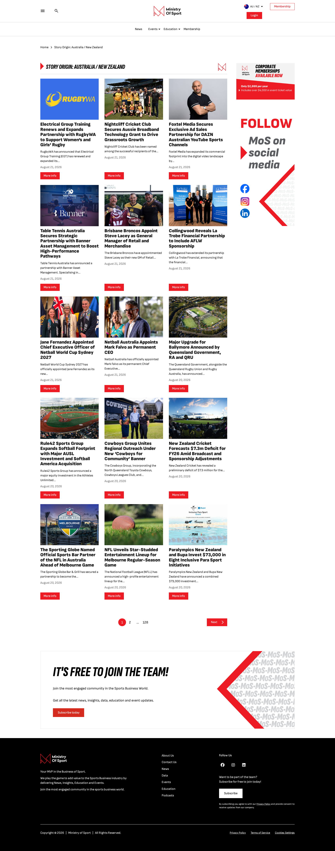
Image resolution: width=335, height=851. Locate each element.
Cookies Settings (285, 832)
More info (50, 176)
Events (152, 29)
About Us (168, 755)
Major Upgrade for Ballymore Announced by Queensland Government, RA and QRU (195, 349)
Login (254, 15)
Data (165, 775)
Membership (282, 6)
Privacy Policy (263, 804)
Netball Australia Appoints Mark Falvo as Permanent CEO (131, 347)
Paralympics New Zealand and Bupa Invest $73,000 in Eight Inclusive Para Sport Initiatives (197, 557)
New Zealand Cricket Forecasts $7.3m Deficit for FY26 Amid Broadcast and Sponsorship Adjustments (197, 451)
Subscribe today (68, 712)
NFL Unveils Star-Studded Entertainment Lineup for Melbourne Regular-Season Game (132, 557)
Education (170, 29)
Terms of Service (260, 832)
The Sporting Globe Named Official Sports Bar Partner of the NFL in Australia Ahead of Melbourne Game (67, 557)
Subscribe (230, 793)
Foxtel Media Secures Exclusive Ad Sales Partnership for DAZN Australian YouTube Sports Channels (196, 134)
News (138, 29)
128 (145, 622)
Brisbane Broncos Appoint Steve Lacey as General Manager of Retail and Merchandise (131, 238)
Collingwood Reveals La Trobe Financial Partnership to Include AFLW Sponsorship (197, 238)
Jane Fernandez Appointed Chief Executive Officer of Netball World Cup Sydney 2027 (67, 349)
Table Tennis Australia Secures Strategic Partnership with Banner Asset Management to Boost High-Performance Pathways (69, 243)
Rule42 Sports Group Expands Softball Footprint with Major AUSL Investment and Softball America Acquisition (67, 454)
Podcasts (168, 795)
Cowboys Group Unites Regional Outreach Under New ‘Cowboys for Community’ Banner (130, 451)
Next (214, 622)
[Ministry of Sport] (167, 11)
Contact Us (169, 762)
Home (44, 47)
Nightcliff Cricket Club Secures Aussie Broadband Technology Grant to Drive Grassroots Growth (131, 131)
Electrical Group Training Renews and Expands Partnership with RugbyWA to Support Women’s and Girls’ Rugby (68, 134)
